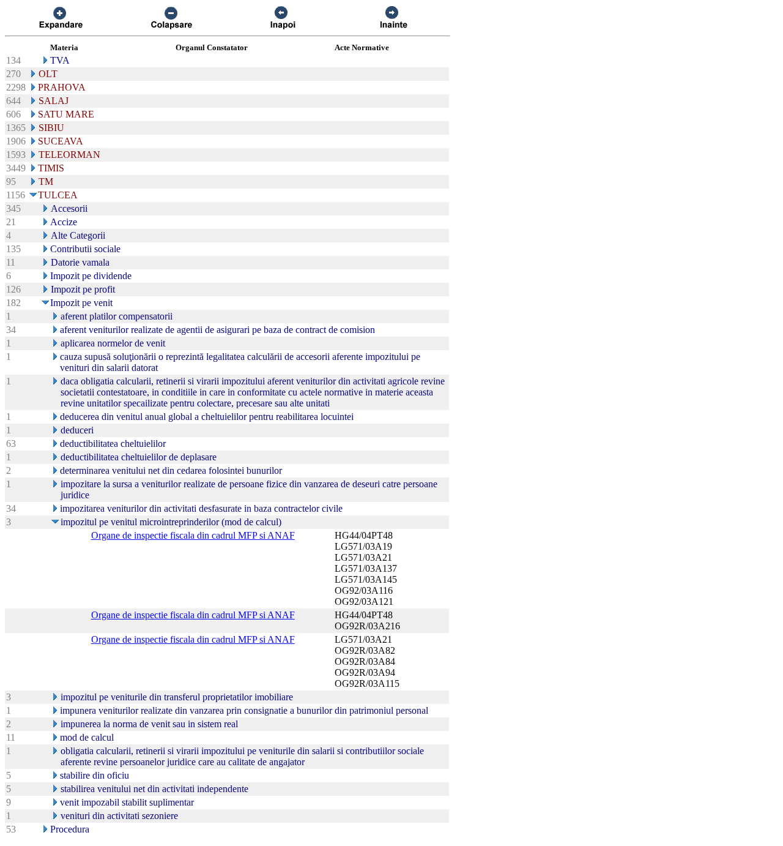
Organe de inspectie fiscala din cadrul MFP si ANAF (193, 535)
